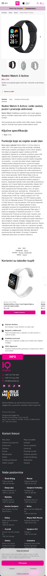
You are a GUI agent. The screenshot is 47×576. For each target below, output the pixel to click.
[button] (41, 3)
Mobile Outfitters (10, 302)
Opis (10, 99)
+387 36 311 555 (30, 483)
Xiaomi (24, 255)
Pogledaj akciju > (30, 8)
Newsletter (28, 460)
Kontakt (27, 443)
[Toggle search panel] (38, 3)
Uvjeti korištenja (30, 457)
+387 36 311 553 (30, 523)
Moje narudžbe (29, 440)
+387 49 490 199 (30, 513)
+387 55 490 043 (8, 502)
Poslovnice (6, 445)
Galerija (4, 99)
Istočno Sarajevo (11, 506)
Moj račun (6, 440)
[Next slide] (40, 37)
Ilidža (29, 497)
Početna (4, 12)
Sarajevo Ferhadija (34, 488)
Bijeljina (8, 497)
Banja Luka (9, 488)
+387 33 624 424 (30, 502)
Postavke (33, 568)
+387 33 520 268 (30, 534)
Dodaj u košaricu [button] (19, 312)
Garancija (27, 448)
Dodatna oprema (30, 454)
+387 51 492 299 (8, 493)
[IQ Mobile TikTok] (14, 386)
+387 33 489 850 (30, 493)
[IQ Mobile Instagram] (9, 386)
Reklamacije (7, 454)
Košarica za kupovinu (10, 443)
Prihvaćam (23, 563)
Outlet (4, 457)
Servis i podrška (30, 445)
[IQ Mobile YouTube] (19, 386)
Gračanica (31, 541)
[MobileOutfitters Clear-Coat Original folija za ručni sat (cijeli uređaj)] (19, 282)
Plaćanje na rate (30, 451)
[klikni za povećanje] (23, 37)
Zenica (7, 541)
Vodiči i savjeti (7, 463)
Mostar (29, 478)
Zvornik (8, 529)
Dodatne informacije (22, 99)
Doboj (7, 518)
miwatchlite (28, 252)
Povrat (4, 451)
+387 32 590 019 (8, 548)
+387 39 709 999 (11, 422)
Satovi (16, 12)
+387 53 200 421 (8, 525)
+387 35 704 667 (30, 548)
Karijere (27, 463)
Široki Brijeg (10, 478)
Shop (10, 12)
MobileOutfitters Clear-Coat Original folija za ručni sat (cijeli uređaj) (19, 305)
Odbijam (12, 568)
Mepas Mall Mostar (35, 518)
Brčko (29, 506)
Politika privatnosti (23, 573)
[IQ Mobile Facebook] (4, 386)
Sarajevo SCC (32, 529)
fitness (21, 252)
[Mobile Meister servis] (22, 394)
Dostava (5, 448)
